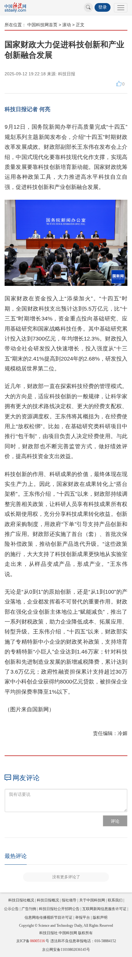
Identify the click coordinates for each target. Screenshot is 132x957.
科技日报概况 (48, 900)
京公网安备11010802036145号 (66, 949)
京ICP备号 (32, 941)
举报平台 (82, 917)
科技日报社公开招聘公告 (59, 909)
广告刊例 (28, 909)
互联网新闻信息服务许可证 (104, 909)
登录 (102, 7)
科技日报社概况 (21, 900)
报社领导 (69, 900)
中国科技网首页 (42, 24)
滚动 (66, 24)
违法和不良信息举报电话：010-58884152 (83, 941)
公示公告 (11, 909)
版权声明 (100, 917)
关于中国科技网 (92, 900)
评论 (115, 821)
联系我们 (115, 900)
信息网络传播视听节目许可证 (48, 917)
